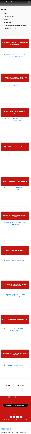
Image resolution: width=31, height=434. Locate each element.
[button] (29, 2)
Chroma (5, 13)
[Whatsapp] (21, 417)
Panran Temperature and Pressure (14, 26)
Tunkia (5, 32)
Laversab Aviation (9, 16)
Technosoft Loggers (9, 29)
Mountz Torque (8, 23)
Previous (7, 385)
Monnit (5, 20)
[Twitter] (14, 417)
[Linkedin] (17, 417)
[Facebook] (11, 417)
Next (23, 385)
